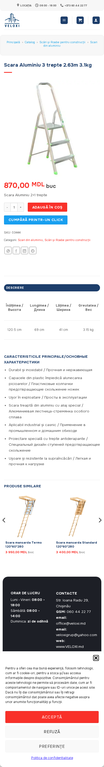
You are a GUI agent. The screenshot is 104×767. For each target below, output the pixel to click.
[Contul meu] (96, 20)
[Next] (100, 531)
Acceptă (52, 717)
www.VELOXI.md (70, 646)
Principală (13, 42)
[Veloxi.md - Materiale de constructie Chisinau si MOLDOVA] (21, 20)
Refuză (52, 731)
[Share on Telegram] (33, 250)
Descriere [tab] (15, 288)
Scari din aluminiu (30, 240)
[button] (96, 658)
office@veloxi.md (71, 623)
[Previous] (4, 531)
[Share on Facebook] (16, 250)
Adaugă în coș (47, 207)
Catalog (30, 42)
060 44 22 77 (79, 611)
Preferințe (52, 746)
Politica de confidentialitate (52, 758)
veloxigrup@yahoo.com (76, 635)
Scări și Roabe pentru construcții (62, 42)
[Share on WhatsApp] (8, 250)
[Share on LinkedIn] (24, 250)
